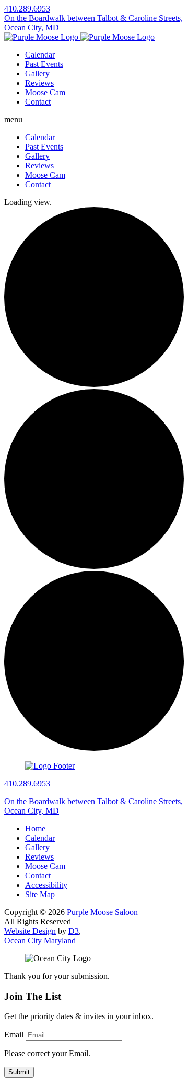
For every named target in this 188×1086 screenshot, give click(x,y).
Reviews (39, 82)
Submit (19, 1072)
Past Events (44, 64)
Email (14, 1034)
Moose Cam (45, 92)
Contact (38, 101)
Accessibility (46, 885)
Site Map (40, 894)
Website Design (30, 931)
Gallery (37, 73)
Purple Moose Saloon (102, 912)
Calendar (40, 54)
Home (35, 828)
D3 (73, 931)
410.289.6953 (27, 8)
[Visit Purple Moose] (79, 36)
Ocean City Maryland (40, 940)
